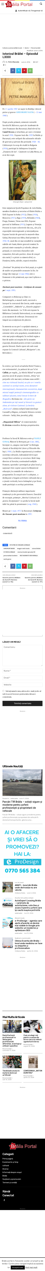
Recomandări (35, 48)
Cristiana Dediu (20, 893)
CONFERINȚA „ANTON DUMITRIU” (33, 1072)
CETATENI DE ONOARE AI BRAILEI (20, 545)
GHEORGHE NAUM (9, 548)
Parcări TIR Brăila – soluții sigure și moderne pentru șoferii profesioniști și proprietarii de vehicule (22, 806)
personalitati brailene (10, 555)
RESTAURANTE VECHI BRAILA (29, 555)
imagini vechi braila (23, 548)
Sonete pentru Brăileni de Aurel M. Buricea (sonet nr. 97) (33, 580)
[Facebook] (12, 70)
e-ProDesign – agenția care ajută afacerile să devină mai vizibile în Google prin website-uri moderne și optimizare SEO (28, 926)
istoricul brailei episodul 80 (26, 552)
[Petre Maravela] (4, 62)
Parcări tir (5, 798)
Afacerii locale (19, 918)
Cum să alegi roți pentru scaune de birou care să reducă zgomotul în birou (33, 1038)
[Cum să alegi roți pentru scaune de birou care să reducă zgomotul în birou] (33, 1026)
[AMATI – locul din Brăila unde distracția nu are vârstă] (7, 887)
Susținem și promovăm (22, 938)
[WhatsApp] (30, 70)
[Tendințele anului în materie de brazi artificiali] (12, 1062)
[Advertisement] (22, 30)
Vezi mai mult (31, 1267)
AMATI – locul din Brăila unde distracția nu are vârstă (26, 887)
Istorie (27, 48)
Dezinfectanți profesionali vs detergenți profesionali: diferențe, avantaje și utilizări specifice (11, 1040)
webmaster (14, 798)
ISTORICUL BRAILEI (9, 552)
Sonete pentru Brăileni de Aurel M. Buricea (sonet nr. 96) (11, 580)
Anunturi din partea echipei (24, 898)
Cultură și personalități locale (12, 48)
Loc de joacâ (19, 882)
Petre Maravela (13, 62)
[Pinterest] (24, 70)
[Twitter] (18, 70)
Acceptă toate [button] (17, 1267)
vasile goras (7, 559)
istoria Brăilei (36, 548)
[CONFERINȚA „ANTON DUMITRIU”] (33, 1062)
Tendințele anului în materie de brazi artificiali (11, 1073)
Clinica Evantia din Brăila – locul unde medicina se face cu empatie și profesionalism (28, 944)
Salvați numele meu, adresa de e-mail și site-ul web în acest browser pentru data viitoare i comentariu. (21, 694)
